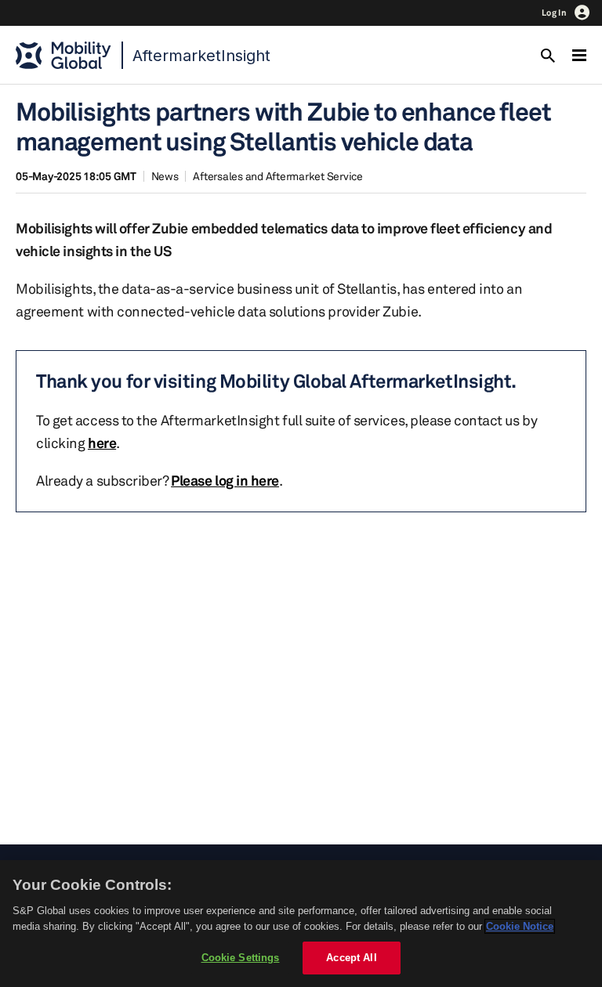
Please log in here (225, 480)
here (102, 442)
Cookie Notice (519, 926)
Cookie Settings (240, 958)
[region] (301, 923)
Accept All (351, 958)
